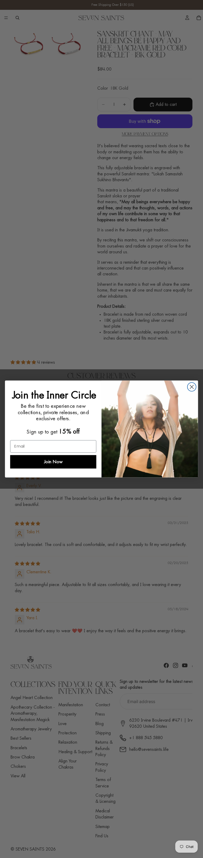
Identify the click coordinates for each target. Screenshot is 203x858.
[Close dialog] (191, 387)
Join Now (53, 462)
